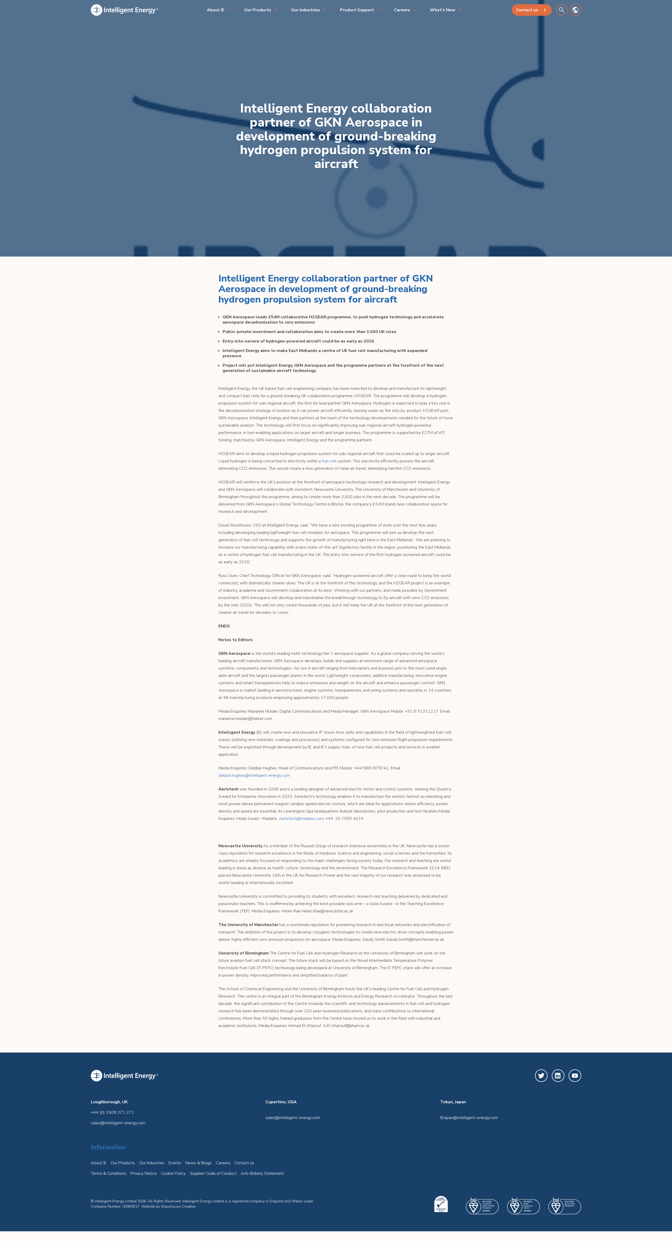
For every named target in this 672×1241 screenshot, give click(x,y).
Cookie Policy (173, 1173)
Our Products (257, 10)
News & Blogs (198, 1163)
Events (175, 1163)
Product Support (357, 10)
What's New (442, 10)
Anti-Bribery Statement (262, 1173)
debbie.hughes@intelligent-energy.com (254, 775)
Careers (402, 10)
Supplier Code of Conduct (213, 1173)
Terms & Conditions (108, 1173)
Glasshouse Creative (178, 1206)
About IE (215, 10)
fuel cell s (330, 461)
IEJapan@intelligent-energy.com (469, 1118)
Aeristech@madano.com (301, 818)
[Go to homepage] (124, 10)
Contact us (527, 10)
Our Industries (305, 10)
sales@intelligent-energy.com (118, 1123)
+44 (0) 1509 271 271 (112, 1112)
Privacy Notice (143, 1173)
